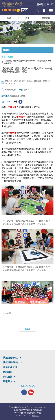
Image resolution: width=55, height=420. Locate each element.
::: (33, 4)
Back (27, 328)
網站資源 (7, 372)
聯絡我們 (35, 415)
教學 (27, 18)
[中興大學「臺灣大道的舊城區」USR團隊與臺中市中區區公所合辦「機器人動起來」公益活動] (27, 200)
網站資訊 (7, 376)
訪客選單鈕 (44, 10)
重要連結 (46, 18)
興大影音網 (31, 392)
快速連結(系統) (11, 362)
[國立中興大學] (12, 4)
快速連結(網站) (10, 357)
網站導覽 (41, 4)
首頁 (3, 57)
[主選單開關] (50, 10)
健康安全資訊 (10, 367)
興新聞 (10, 57)
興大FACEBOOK (24, 392)
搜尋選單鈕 (37, 10)
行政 (9, 18)
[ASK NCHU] (11, 10)
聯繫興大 (7, 381)
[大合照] (27, 292)
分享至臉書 (20, 102)
